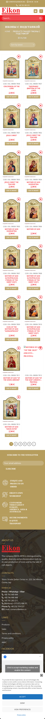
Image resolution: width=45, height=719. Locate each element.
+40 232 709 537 (17, 606)
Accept (22, 697)
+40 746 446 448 (11, 597)
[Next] (34, 444)
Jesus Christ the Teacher (33, 136)
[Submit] (40, 18)
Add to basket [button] (11, 97)
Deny (22, 703)
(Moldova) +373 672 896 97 (15, 603)
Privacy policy (21, 715)
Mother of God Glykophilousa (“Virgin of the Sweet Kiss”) (11, 279)
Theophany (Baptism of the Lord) (33, 88)
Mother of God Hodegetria (33, 183)
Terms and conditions (11, 633)
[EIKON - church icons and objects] (13, 11)
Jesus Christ (11, 135)
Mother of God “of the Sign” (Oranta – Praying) (33, 380)
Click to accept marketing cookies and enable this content (22, 668)
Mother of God (33, 229)
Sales (4, 629)
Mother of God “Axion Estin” (11, 428)
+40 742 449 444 (11, 594)
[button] (41, 675)
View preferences (22, 709)
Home (7, 31)
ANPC (4, 642)
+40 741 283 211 (11, 600)
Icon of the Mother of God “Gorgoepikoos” (11, 329)
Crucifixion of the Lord (12, 87)
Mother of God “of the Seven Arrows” (11, 379)
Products (6, 624)
